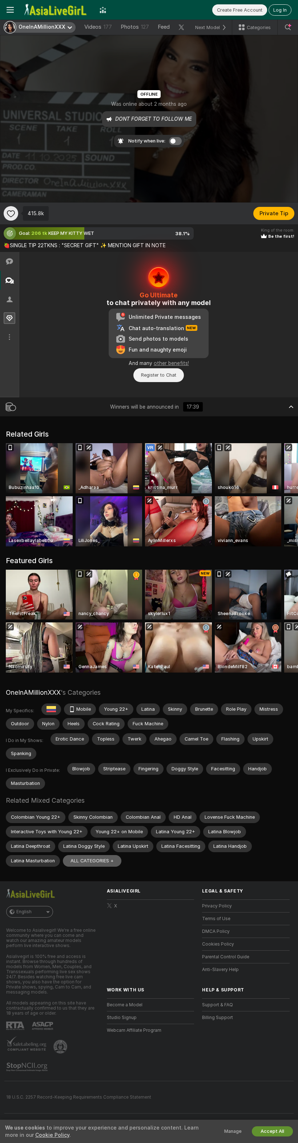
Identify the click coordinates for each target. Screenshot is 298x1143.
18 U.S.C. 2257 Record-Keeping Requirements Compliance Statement (78, 1097)
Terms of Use (216, 918)
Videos (98, 27)
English (24, 911)
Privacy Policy (217, 906)
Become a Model (124, 1004)
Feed (164, 27)
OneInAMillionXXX (33, 692)
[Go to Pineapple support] (61, 1047)
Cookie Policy (52, 1135)
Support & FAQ (217, 1004)
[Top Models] (103, 10)
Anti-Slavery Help (220, 969)
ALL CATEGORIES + (92, 860)
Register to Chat (158, 375)
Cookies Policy (218, 944)
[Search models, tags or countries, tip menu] (288, 27)
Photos (135, 27)
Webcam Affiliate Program (134, 1030)
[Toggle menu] (10, 10)
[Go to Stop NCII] (27, 1067)
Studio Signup (122, 1017)
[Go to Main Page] (56, 10)
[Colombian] (51, 709)
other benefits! (171, 363)
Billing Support (217, 1017)
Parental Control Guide (225, 956)
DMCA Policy (216, 931)
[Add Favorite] (11, 213)
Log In (280, 10)
